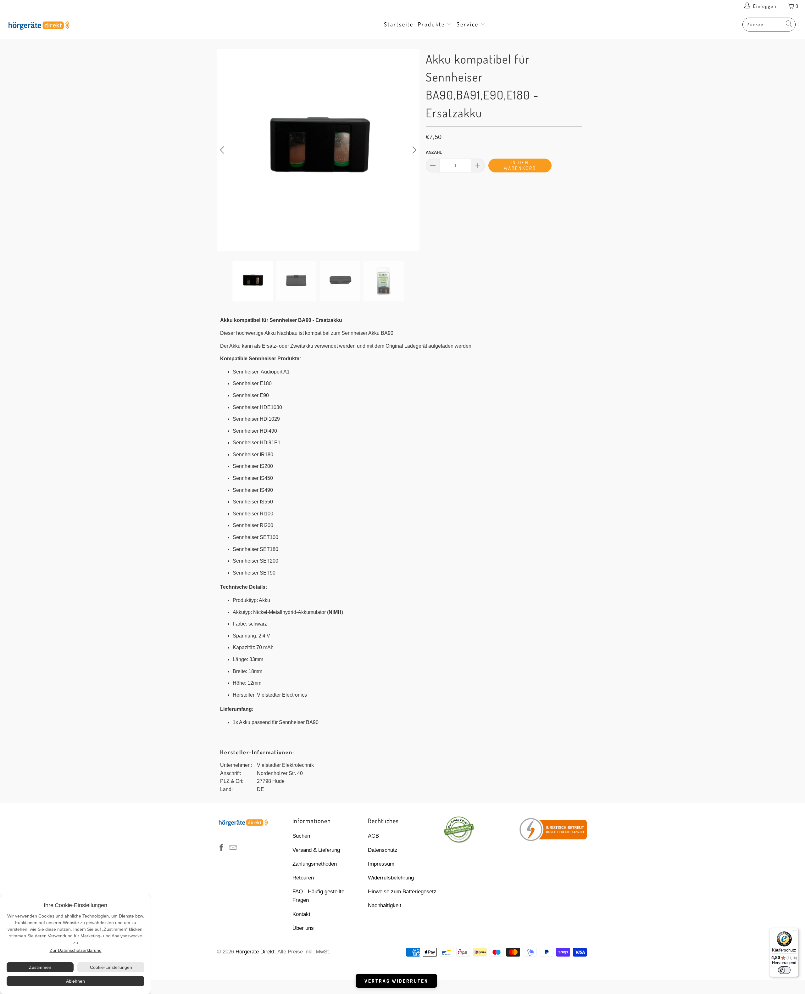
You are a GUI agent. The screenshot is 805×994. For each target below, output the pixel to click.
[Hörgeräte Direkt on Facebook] (221, 848)
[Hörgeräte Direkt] (67, 26)
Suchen (301, 836)
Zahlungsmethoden (314, 864)
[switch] (784, 970)
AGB (373, 836)
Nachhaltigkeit (384, 905)
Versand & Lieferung (316, 850)
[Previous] (223, 150)
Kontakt (301, 914)
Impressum (381, 864)
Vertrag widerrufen (396, 981)
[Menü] (795, 931)
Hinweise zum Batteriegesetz (402, 892)
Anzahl (434, 152)
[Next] (413, 150)
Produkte (432, 24)
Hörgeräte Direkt (255, 952)
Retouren (303, 878)
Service (469, 24)
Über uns (303, 928)
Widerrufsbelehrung (391, 878)
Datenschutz (382, 850)
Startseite (399, 24)
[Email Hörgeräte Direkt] (233, 848)
